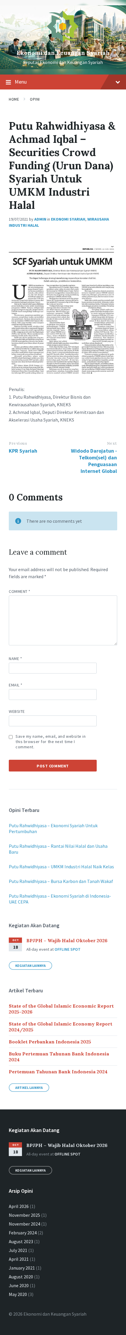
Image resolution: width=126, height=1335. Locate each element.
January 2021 (22, 1268)
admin (40, 219)
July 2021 (18, 1250)
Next (112, 443)
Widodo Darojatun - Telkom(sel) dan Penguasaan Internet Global (94, 460)
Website (17, 711)
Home (14, 99)
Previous (18, 443)
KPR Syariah (23, 450)
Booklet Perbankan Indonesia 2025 (50, 1042)
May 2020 (18, 1294)
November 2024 (24, 1224)
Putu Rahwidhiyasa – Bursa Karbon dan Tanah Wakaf (61, 881)
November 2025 (24, 1215)
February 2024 (23, 1233)
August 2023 (21, 1241)
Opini (35, 99)
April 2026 (19, 1206)
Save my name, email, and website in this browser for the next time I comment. (51, 741)
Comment (19, 591)
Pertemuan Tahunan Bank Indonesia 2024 (58, 1072)
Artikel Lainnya (29, 1087)
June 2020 (19, 1285)
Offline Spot (68, 949)
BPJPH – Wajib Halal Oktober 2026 (67, 940)
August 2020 (21, 1277)
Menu (21, 81)
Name (15, 658)
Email (16, 685)
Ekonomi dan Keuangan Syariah (63, 52)
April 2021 (19, 1259)
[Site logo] (63, 43)
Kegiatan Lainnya (30, 965)
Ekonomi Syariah (68, 219)
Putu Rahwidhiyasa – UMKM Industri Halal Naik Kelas (61, 866)
